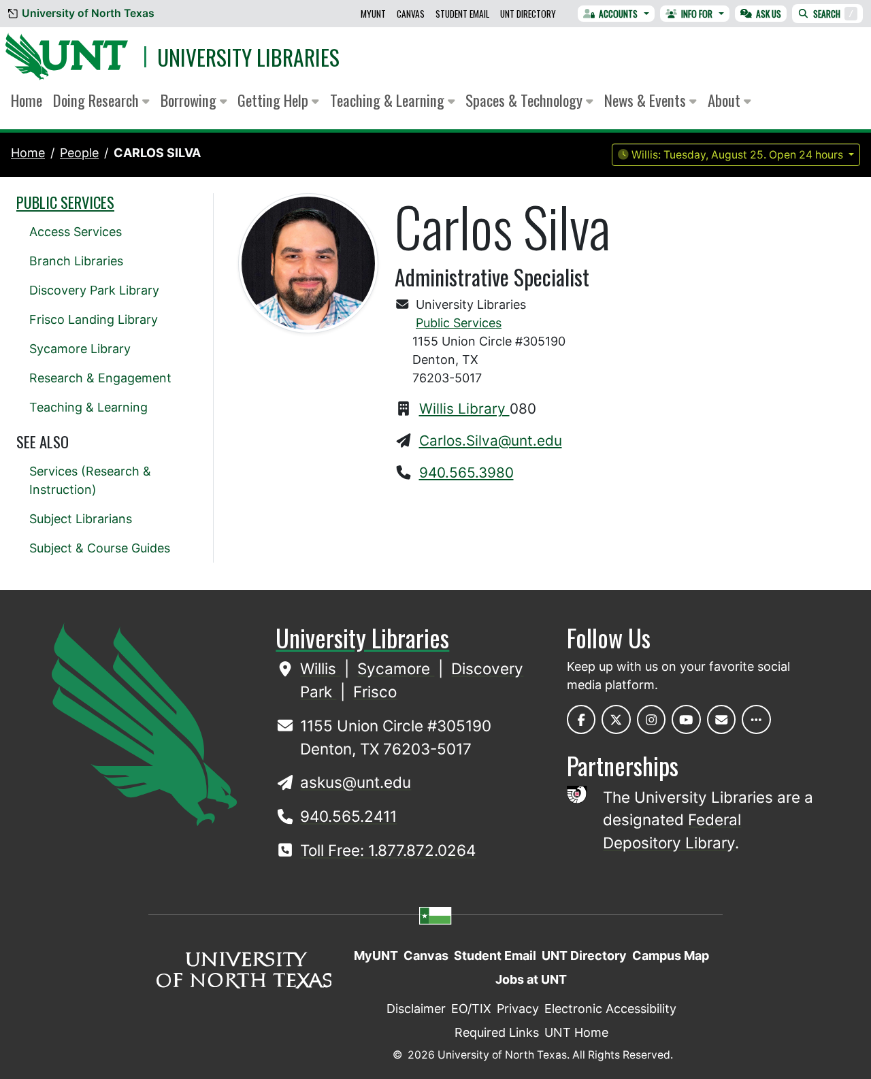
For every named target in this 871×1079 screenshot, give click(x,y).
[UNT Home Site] (144, 723)
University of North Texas (88, 13)
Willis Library (464, 408)
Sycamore (395, 668)
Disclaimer (416, 1008)
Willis (320, 668)
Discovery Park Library (94, 290)
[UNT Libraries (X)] (616, 719)
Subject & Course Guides (99, 548)
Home (26, 100)
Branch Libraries (76, 261)
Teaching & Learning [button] (389, 100)
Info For (696, 13)
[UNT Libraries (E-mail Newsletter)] (721, 719)
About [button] (726, 100)
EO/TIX (471, 1008)
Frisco (375, 691)
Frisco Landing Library (93, 319)
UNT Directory (528, 13)
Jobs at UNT (531, 979)
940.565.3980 (466, 472)
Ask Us (768, 13)
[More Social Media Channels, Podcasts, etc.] (756, 719)
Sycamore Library (80, 349)
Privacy (518, 1008)
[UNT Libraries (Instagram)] (651, 719)
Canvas (411, 13)
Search (833, 13)
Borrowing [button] (190, 100)
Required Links (497, 1032)
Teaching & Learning (88, 407)
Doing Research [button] (97, 100)
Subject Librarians (80, 519)
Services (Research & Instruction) (90, 480)
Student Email (462, 13)
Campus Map (670, 955)
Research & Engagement (100, 378)
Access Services (75, 232)
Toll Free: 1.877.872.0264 (388, 850)
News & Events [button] (646, 100)
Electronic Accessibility (610, 1008)
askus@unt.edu (355, 782)
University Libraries (248, 57)
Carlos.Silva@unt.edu (490, 440)
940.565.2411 (348, 816)
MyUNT (373, 13)
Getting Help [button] (274, 100)
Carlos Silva (157, 153)
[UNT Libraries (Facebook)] (581, 719)
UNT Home (576, 1032)
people (79, 153)
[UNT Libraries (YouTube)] (686, 719)
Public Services (459, 323)
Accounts (618, 13)
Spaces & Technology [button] (525, 100)
